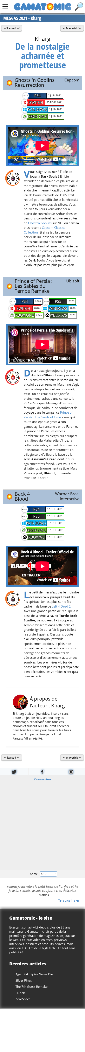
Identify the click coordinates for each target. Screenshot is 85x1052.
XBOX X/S (59, 315)
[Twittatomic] (14, 771)
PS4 (37, 95)
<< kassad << (12, 28)
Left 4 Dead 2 (61, 606)
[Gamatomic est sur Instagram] (71, 771)
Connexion (42, 779)
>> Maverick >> (72, 28)
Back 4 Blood (22, 496)
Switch (36, 102)
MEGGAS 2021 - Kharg (22, 18)
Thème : (34, 874)
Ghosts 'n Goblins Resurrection (34, 82)
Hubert (20, 993)
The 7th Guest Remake (31, 986)
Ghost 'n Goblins (40, 223)
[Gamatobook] (42, 771)
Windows (37, 109)
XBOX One (37, 116)
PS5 (58, 301)
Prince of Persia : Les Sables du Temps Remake (33, 285)
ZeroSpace (22, 999)
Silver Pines (23, 980)
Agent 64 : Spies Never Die (34, 974)
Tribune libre (68, 900)
